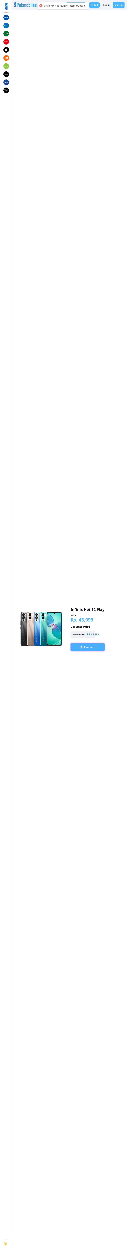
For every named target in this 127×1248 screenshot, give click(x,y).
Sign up (119, 4)
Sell (96, 4)
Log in (106, 4)
